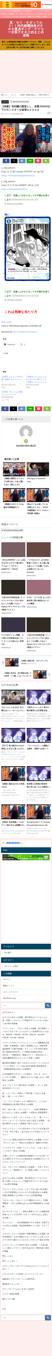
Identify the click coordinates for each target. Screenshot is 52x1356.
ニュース (5, 101)
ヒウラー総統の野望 (10, 1294)
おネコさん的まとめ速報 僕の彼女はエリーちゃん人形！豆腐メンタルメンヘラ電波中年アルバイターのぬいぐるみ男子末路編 (25, 1020)
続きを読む (6, 322)
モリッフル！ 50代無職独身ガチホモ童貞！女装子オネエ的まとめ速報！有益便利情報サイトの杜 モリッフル (25, 1226)
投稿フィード (8, 986)
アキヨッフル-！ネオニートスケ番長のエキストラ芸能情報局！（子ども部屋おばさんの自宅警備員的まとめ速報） (25, 1203)
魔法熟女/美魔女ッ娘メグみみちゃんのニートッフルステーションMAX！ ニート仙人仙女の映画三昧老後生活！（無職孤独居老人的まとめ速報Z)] (26, 1066)
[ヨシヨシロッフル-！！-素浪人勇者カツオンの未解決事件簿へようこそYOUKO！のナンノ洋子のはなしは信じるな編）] (25, 1215)
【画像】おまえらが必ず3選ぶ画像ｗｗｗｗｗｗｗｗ (12, 379)
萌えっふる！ (8, 1256)
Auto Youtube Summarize (25, 332)
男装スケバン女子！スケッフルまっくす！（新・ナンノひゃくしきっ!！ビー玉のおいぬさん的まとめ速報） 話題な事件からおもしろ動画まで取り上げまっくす (26, 1120)
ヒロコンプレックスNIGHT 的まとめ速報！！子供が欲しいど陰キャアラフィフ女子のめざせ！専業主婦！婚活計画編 (25, 1248)
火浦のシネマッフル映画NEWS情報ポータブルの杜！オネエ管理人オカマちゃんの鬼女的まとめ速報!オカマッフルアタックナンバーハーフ (26, 1159)
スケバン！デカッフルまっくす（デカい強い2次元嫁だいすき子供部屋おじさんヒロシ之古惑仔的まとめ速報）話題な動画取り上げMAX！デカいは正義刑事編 (25, 1192)
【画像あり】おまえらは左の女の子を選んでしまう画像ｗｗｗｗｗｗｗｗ (36, 379)
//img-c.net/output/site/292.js (14, 189)
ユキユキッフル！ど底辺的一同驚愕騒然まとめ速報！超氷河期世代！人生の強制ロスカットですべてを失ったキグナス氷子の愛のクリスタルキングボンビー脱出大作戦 (25, 1237)
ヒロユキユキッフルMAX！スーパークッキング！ (23, 1274)
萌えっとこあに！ (9, 1261)
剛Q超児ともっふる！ (11, 1284)
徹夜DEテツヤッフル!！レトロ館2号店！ (19, 1279)
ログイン (6, 979)
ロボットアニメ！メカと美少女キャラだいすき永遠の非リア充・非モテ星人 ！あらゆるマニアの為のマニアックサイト (26, 1132)
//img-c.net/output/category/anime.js (18, 175)
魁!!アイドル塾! (8, 1299)
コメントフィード (10, 992)
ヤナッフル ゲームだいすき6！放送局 (18, 1289)
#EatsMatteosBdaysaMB (21, 101)
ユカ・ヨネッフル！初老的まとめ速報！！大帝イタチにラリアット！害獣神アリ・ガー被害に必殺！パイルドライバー (25, 1170)
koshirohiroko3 (26, 445)
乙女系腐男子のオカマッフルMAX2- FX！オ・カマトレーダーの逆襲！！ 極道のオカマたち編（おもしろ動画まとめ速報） (25, 1077)
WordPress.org (9, 998)
